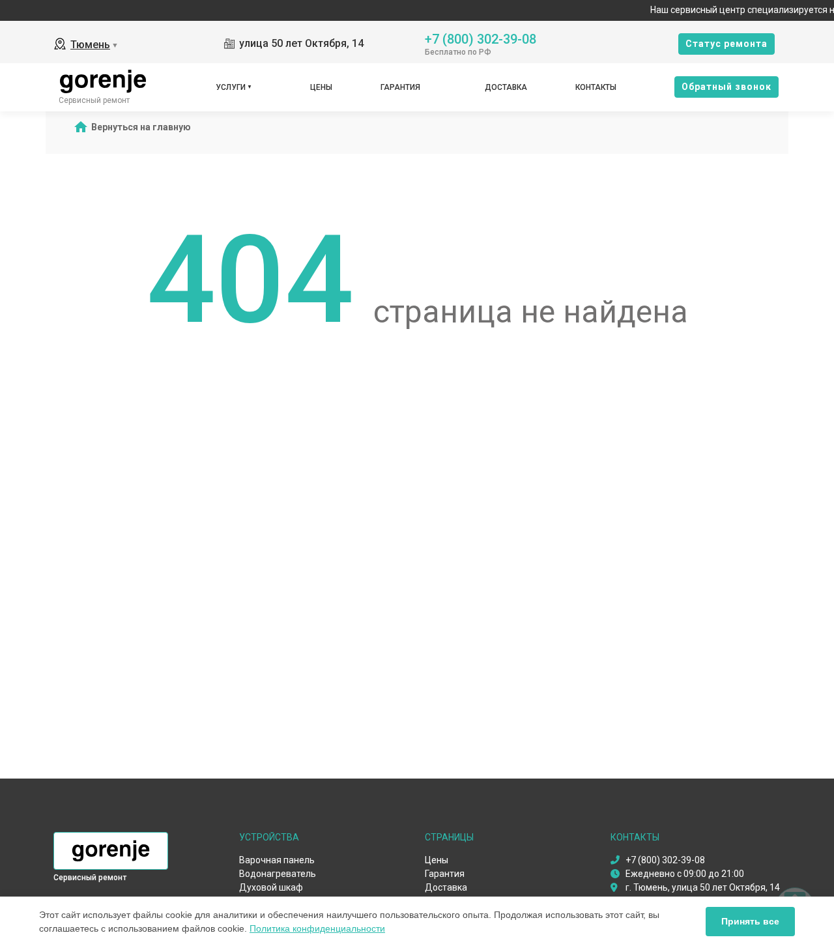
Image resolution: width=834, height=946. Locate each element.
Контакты (595, 87)
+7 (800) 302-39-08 (480, 38)
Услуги (231, 87)
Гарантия (400, 87)
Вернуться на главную (141, 127)
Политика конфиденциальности (317, 928)
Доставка (506, 87)
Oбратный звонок (726, 86)
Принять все (750, 921)
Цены (321, 87)
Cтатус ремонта (726, 43)
